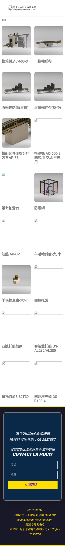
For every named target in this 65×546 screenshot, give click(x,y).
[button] (59, 8)
